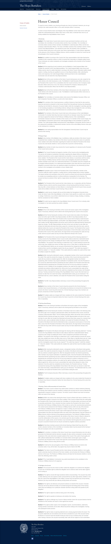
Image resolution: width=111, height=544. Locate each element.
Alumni (57, 9)
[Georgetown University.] (26, 1)
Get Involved (63, 9)
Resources (38, 9)
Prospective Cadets (30, 9)
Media (52, 9)
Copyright (37, 535)
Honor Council (23, 25)
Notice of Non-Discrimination (56, 535)
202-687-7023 (38, 531)
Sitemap (65, 535)
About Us (22, 9)
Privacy (41, 535)
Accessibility (46, 535)
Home (39, 14)
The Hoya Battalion (30, 6)
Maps (32, 535)
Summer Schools (23, 28)
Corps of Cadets (45, 9)
